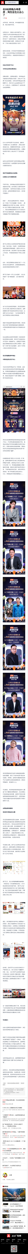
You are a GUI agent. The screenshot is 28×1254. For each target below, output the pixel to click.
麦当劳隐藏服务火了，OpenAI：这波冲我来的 (16, 1205)
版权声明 (13, 1240)
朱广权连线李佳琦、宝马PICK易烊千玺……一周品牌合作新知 (12, 1125)
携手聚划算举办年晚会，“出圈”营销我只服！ (13, 1132)
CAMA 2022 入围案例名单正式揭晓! (12, 1107)
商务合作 (24, 1240)
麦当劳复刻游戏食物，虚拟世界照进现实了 (17, 1216)
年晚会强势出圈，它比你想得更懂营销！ (13, 1101)
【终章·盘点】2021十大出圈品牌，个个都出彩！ (13, 1142)
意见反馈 (8, 1240)
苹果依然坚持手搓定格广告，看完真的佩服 (17, 1210)
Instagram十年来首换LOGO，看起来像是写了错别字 (17, 1222)
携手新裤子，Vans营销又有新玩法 (11, 1165)
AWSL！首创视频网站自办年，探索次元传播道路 (14, 1149)
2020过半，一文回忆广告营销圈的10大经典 (13, 1159)
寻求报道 (19, 1240)
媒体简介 (2, 1240)
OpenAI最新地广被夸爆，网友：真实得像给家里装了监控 (17, 1227)
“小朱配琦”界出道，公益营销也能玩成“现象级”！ (13, 1116)
